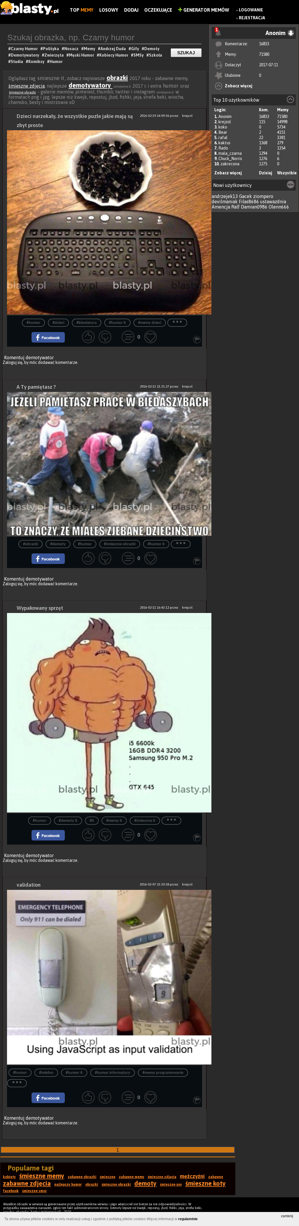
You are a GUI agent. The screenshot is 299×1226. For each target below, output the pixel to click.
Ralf (235, 206)
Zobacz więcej (238, 86)
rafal (222, 137)
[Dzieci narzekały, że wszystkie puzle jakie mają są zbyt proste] (104, 222)
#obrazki (30, 544)
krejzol (224, 121)
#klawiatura (87, 323)
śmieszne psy (171, 1184)
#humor (33, 323)
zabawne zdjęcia (27, 1183)
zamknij (287, 1216)
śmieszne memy (41, 1176)
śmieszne (107, 1177)
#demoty (58, 544)
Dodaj (131, 10)
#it (92, 821)
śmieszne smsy (34, 1191)
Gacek (245, 196)
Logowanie (251, 10)
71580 (264, 54)
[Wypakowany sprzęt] (104, 713)
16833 (264, 43)
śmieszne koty (205, 1183)
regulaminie (188, 1219)
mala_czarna (230, 153)
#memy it (114, 821)
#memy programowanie (162, 1073)
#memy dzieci (149, 323)
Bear (222, 132)
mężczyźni (192, 1176)
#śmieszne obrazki (119, 544)
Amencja (221, 206)
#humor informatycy (112, 1073)
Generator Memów (205, 10)
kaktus (224, 142)
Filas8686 (249, 201)
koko (222, 127)
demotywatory (90, 85)
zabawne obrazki (82, 1177)
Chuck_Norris (230, 158)
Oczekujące (158, 10)
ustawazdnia (273, 201)
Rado (223, 148)
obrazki (117, 77)
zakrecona (229, 164)
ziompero (263, 196)
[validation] (104, 977)
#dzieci (58, 323)
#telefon (46, 1073)
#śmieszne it (144, 821)
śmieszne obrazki (22, 92)
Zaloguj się (12, 362)
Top (81, 10)
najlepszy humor (68, 1184)
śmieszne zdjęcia (26, 85)
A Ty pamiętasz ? (36, 387)
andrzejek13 (225, 196)
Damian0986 (254, 206)
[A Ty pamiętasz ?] (104, 464)
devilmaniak (225, 201)
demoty (145, 1183)
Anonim (225, 116)
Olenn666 (279, 206)
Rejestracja (252, 17)
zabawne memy (131, 1177)
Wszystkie (287, 173)
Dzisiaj (265, 173)
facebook (11, 1191)
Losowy (108, 10)
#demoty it (68, 821)
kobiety (9, 1177)
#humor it (117, 323)
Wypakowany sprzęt (40, 608)
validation (29, 885)
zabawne (215, 1177)
